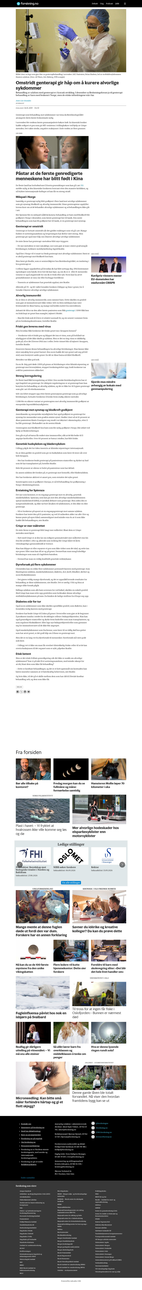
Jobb (117, 3)
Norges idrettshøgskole (65, 1250)
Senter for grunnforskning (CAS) (106, 1211)
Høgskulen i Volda (26, 1236)
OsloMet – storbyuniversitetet (67, 1270)
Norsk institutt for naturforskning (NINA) (71, 1264)
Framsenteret (24, 1219)
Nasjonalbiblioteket (63, 1207)
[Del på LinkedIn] (25, 692)
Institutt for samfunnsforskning (30, 1245)
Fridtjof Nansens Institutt (28, 1222)
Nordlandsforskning (64, 1235)
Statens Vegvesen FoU (102, 1222)
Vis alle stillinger (71, 882)
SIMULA (98, 1205)
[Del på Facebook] (17, 692)
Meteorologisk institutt (27, 1259)
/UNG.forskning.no (104, 1132)
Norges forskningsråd (64, 1244)
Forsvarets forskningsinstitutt (30, 1216)
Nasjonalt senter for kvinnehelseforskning (71, 1221)
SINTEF (97, 1208)
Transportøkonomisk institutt (105, 1236)
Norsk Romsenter (63, 1258)
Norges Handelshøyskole (65, 1241)
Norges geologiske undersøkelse (68, 1247)
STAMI (97, 1219)
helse (19, 687)
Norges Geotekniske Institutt (67, 1238)
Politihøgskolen (100, 1191)
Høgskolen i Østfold (26, 1233)
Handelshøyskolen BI (27, 1225)
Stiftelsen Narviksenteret (103, 1225)
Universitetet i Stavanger (103, 1254)
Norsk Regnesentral (64, 1255)
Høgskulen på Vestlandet (28, 1239)
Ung (102, 3)
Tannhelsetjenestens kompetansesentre (108, 1233)
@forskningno (102, 1123)
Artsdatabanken (25, 1197)
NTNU (59, 1204)
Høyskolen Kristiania (27, 1242)
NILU (21, 1273)
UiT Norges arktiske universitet (105, 1239)
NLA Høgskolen (62, 1191)
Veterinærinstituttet (101, 1266)
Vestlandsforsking (101, 1263)
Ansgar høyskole (25, 1191)
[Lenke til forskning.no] (51, 2)
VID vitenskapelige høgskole (105, 1269)
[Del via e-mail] (28, 692)
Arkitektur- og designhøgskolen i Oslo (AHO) (35, 1194)
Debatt (95, 3)
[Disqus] (71, 721)
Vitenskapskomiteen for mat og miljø (107, 1272)
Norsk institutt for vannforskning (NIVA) (71, 1267)
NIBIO (22, 1265)
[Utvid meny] (125, 3)
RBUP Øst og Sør (100, 1197)
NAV (21, 1262)
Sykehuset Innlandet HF (103, 1231)
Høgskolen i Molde (26, 1231)
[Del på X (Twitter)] (21, 692)
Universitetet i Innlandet (103, 1248)
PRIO (97, 1194)
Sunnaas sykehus (101, 1228)
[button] (20, 865)
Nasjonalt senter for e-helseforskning (70, 1218)
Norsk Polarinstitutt (64, 1253)
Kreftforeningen (25, 1251)
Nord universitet (62, 1232)
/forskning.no (102, 1128)
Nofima (59, 1229)
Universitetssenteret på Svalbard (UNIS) (108, 1260)
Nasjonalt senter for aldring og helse (69, 1215)
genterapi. (70, 310)
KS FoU (22, 1248)
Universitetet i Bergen (102, 1245)
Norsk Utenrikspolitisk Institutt (68, 1261)
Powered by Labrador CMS (71, 1281)
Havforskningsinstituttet (28, 1228)
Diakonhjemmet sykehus (28, 1200)
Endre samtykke (28, 1178)
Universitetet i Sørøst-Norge (104, 1257)
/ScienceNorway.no (104, 1137)
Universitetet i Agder (102, 1242)
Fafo (21, 1208)
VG (82, 185)
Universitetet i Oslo (101, 1251)
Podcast (109, 3)
